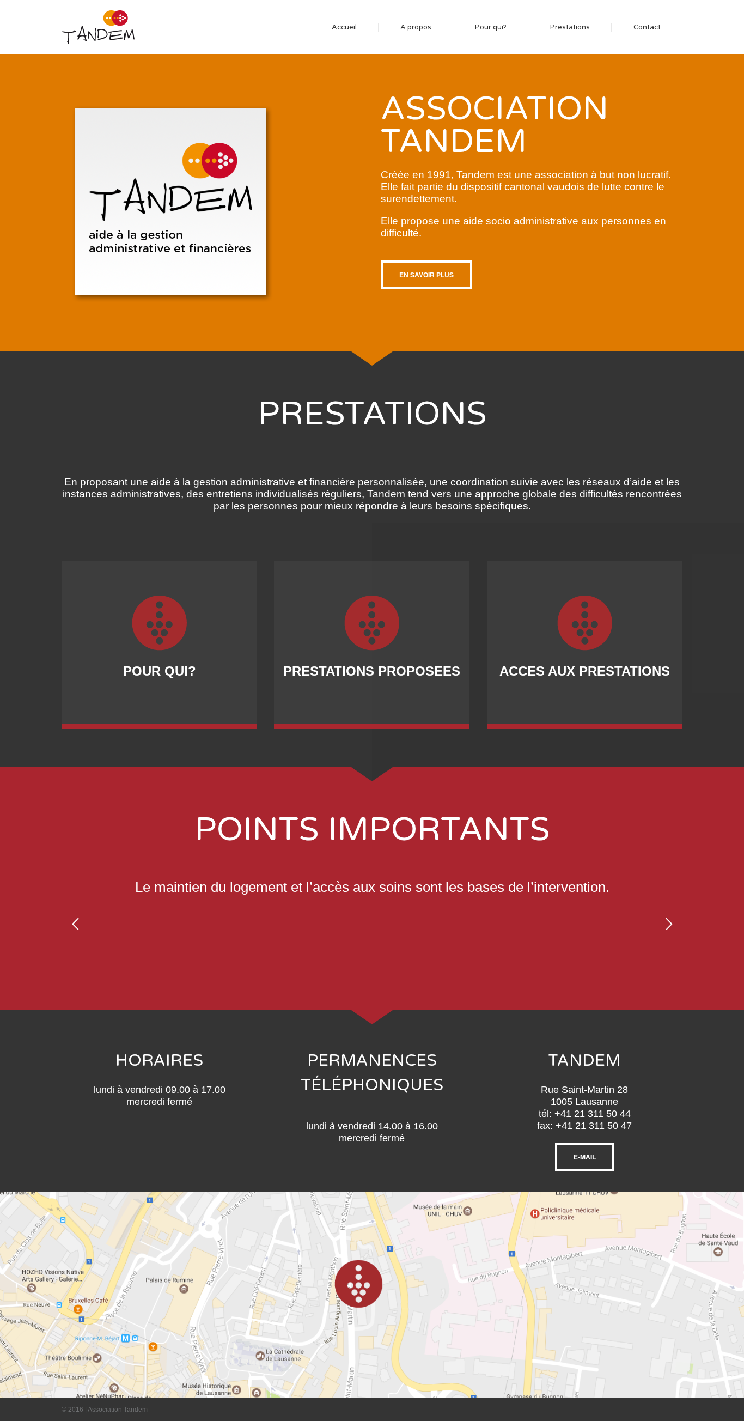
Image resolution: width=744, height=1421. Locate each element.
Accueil (344, 27)
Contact (647, 27)
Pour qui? (491, 27)
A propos (415, 27)
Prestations (570, 27)
